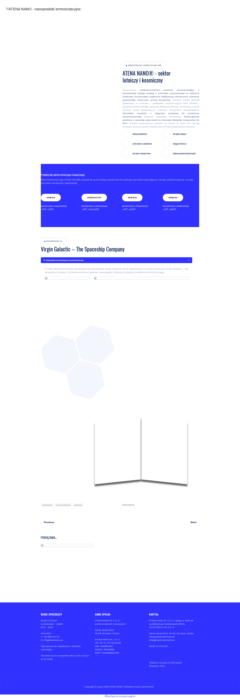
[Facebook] (221, 9)
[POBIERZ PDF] (157, 666)
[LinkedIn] (227, 9)
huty (54, 558)
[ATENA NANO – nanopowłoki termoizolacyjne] (43, 9)
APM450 (132, 197)
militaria (47, 561)
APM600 (173, 197)
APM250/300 (94, 197)
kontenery (63, 558)
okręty (85, 561)
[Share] (145, 505)
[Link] (210, 9)
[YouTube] (232, 9)
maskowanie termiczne (79, 558)
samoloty (78, 505)
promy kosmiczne (63, 505)
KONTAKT (195, 9)
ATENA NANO (99, 9)
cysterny (47, 558)
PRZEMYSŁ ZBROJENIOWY (66, 574)
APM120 (51, 197)
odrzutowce (47, 505)
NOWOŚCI (177, 9)
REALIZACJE (164, 9)
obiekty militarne (60, 561)
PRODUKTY (135, 9)
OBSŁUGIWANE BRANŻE (117, 9)
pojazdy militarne (66, 565)
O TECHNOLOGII (149, 9)
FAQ (186, 9)
